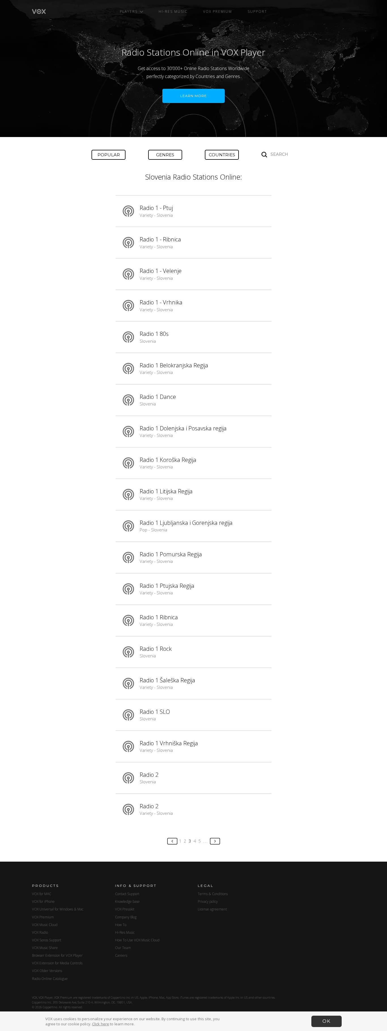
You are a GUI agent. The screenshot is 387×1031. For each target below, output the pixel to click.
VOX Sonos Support (46, 940)
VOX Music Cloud (45, 924)
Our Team (123, 947)
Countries (222, 154)
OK (326, 1021)
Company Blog (126, 917)
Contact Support (127, 893)
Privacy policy (208, 901)
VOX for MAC (41, 893)
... (205, 841)
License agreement (212, 909)
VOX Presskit (124, 909)
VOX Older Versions (47, 970)
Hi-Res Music (173, 11)
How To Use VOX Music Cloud (137, 940)
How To (120, 924)
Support (257, 11)
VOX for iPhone (43, 901)
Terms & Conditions (213, 893)
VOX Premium (217, 11)
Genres (165, 154)
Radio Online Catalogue (50, 978)
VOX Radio (40, 932)
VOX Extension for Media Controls (57, 963)
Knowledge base (127, 901)
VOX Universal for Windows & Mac (57, 909)
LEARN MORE (193, 96)
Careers (121, 955)
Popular (108, 154)
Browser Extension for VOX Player (57, 955)
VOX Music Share (45, 947)
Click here (100, 1023)
